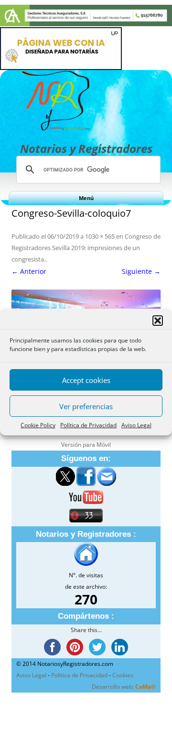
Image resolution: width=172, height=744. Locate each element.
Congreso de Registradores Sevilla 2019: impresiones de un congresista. (86, 247)
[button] (157, 320)
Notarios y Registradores (86, 148)
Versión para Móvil (86, 445)
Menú (86, 197)
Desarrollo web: (124, 687)
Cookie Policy (38, 425)
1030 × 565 (100, 236)
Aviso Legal (136, 425)
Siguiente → (141, 271)
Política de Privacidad (88, 425)
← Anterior (28, 271)
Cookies (122, 675)
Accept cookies (86, 380)
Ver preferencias (86, 406)
